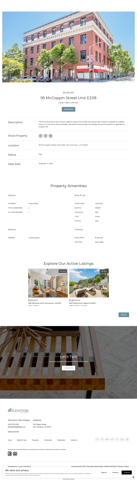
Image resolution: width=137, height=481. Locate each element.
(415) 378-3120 (13, 424)
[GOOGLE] (127, 439)
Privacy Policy (123, 466)
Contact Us (74, 440)
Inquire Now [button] (68, 109)
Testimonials (61, 440)
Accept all (126, 472)
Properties (35, 440)
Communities (48, 440)
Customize (115, 472)
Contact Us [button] (68, 368)
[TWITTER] (117, 439)
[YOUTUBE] (107, 439)
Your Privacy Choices (68, 479)
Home (10, 440)
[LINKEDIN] (112, 439)
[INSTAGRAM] (102, 439)
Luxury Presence (24, 466)
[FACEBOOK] (97, 439)
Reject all (103, 472)
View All (124, 315)
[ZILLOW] (122, 439)
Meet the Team (21, 440)
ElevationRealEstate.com (16, 427)
